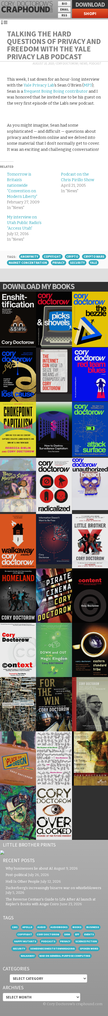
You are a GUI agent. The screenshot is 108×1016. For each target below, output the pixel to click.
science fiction (86, 941)
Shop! (90, 13)
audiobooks (59, 927)
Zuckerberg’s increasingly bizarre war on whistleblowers (53, 888)
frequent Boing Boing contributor (56, 91)
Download (90, 4)
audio (41, 927)
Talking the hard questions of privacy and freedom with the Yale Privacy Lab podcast (54, 45)
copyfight (52, 257)
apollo (27, 927)
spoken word (89, 948)
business (92, 927)
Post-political (16, 875)
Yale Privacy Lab (39, 85)
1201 (14, 927)
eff (77, 934)
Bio (64, 4)
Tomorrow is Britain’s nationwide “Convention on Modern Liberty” (22, 185)
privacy (58, 263)
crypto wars (94, 257)
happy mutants (25, 941)
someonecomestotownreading (52, 948)
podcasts (48, 941)
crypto (72, 257)
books (77, 927)
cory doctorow (48, 934)
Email (64, 9)
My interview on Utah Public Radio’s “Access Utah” (24, 223)
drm (67, 934)
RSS (64, 15)
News (84, 63)
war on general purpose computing (64, 956)
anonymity (29, 257)
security (77, 263)
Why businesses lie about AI (29, 868)
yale (93, 263)
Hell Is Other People (23, 881)
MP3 (88, 85)
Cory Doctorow (67, 63)
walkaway (28, 956)
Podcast (95, 63)
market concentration (28, 263)
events (89, 934)
